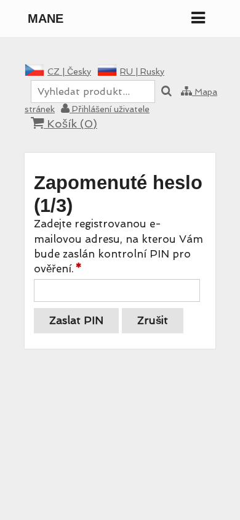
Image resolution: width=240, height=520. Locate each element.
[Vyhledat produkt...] (166, 92)
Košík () (70, 123)
